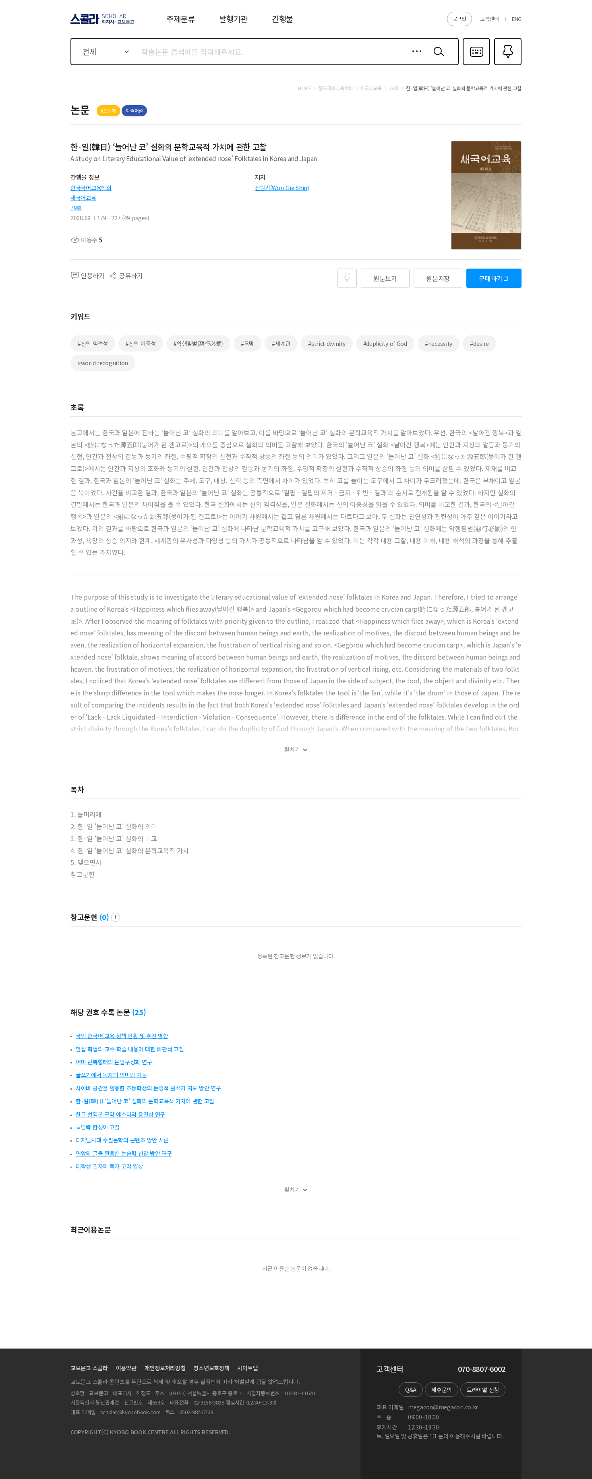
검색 (437, 57)
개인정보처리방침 (165, 1368)
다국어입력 (476, 64)
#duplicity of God (385, 343)
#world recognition (103, 363)
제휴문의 (441, 1390)
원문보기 (385, 278)
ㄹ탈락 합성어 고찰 (98, 1127)
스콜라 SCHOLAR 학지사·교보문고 (101, 23)
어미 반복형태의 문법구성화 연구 (114, 1062)
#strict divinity (327, 343)
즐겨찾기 (507, 64)
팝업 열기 (115, 917)
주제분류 (180, 19)
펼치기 (292, 749)
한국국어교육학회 (91, 188)
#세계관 (281, 343)
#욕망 (247, 343)
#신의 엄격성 (93, 343)
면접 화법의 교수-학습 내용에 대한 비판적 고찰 (130, 1049)
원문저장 (438, 278)
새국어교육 (83, 198)
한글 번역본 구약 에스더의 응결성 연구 (120, 1114)
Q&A (410, 1390)
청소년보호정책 (211, 1368)
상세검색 (415, 57)
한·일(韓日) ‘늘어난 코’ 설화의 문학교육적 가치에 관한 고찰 (145, 1101)
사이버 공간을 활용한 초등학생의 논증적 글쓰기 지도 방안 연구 (148, 1088)
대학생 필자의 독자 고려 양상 (109, 1166)
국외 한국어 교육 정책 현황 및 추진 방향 (122, 1036)
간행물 (282, 19)
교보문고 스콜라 (89, 1368)
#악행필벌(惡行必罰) (198, 343)
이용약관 (126, 1368)
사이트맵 (247, 1368)
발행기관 (233, 19)
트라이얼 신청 (483, 1390)
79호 (76, 208)
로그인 (459, 18)
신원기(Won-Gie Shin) (282, 188)
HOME (304, 88)
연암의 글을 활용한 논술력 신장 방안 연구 (124, 1153)
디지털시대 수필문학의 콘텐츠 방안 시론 (122, 1140)
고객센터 (489, 19)
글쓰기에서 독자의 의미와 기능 (111, 1075)
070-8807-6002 (481, 1369)
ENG (517, 19)
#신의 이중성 (141, 343)
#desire (479, 343)
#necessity (438, 343)
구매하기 (491, 278)
